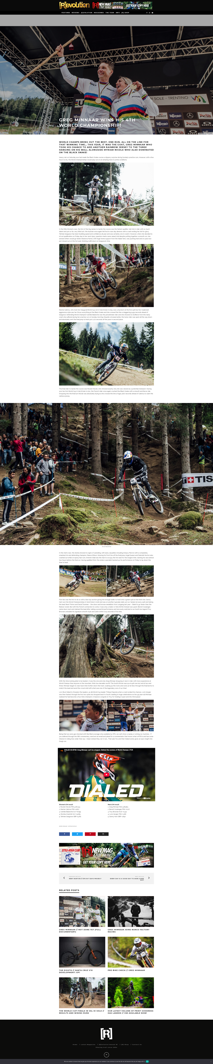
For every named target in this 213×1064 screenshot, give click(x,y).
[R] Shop (125, 12)
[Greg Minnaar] (82, 715)
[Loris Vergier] (130, 581)
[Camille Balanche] (106, 275)
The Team (110, 12)
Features (66, 12)
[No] (211, 1061)
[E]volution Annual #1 (108, 1044)
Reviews (75, 12)
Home (75, 1044)
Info (118, 12)
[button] (106, 275)
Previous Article (75, 876)
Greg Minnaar (63, 826)
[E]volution (86, 12)
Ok (147, 1061)
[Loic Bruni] (82, 581)
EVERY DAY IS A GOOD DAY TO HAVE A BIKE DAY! (127, 879)
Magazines (99, 12)
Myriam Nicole (73, 826)
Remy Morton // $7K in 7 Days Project (85, 878)
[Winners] (130, 715)
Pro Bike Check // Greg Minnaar (126, 970)
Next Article (139, 876)
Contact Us (137, 1044)
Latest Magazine (88, 1044)
